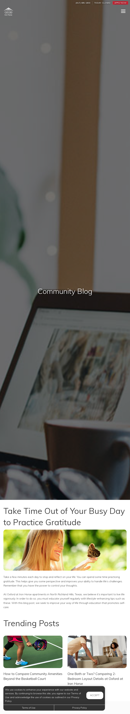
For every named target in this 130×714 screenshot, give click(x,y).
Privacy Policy (79, 707)
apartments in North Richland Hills (53, 594)
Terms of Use (28, 707)
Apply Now (120, 3)
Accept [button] (95, 695)
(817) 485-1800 (83, 3)
